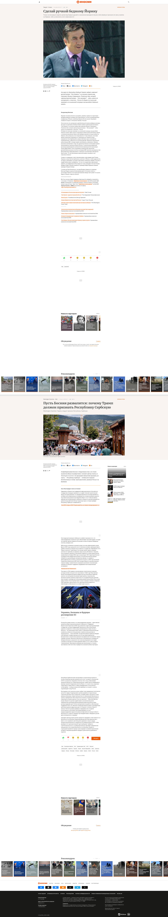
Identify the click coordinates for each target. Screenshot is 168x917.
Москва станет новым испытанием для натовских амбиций (75, 202)
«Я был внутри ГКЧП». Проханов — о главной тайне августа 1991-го (119, 493)
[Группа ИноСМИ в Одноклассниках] (63, 887)
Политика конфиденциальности (82, 893)
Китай (97, 750)
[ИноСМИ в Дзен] (48, 887)
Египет (89, 750)
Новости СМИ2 (81, 271)
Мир (62, 266)
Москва (67, 750)
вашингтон (71, 748)
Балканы (75, 748)
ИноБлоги (88, 883)
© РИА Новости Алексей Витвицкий (50, 456)
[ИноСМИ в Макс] (41, 887)
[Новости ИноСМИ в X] (85, 887)
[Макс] (63, 86)
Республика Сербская (68, 746)
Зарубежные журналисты (53, 893)
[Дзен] (69, 86)
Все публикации (95, 883)
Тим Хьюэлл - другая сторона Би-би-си (71, 195)
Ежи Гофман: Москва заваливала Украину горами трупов (75, 220)
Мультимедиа (81, 883)
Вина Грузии (64, 197)
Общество (75, 883)
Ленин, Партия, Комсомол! (68, 213)
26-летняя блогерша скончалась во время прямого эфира (119, 481)
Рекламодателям (70, 893)
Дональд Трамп (64, 748)
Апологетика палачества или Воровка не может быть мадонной (77, 209)
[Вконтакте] (76, 86)
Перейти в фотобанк (61, 456)
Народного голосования (80, 181)
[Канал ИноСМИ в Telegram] (77, 887)
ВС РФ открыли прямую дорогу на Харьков (119, 487)
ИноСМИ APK (119, 893)
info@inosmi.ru (41, 902)
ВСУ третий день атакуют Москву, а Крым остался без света (119, 500)
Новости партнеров (117, 466)
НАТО (87, 746)
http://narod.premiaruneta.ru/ (68, 187)
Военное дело (68, 883)
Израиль (85, 750)
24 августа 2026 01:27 (63, 399)
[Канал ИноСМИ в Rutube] (70, 887)
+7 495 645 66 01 (41, 906)
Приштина (97, 748)
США (56, 399)
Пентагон (91, 746)
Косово (79, 748)
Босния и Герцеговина (86, 748)
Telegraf (45, 7)
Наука (62, 883)
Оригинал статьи (121, 7)
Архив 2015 (66, 266)
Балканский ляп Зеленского (68, 568)
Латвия (50, 7)
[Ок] (90, 86)
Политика (51, 883)
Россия (93, 750)
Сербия (81, 750)
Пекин (93, 748)
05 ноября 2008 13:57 (58, 7)
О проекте (62, 893)
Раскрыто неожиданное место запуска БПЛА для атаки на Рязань (117, 475)
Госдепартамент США (81, 746)
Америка (63, 750)
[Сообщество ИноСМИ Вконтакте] (56, 887)
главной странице (93, 345)
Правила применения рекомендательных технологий (103, 893)
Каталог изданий (42, 893)
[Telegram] (84, 86)
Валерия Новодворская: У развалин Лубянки (72, 216)
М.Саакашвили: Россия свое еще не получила (72, 192)
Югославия (72, 750)
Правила (98, 341)
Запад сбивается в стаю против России (71, 200)
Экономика (57, 883)
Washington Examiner (48, 399)
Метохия (77, 750)
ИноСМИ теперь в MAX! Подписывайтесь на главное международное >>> (80, 505)
